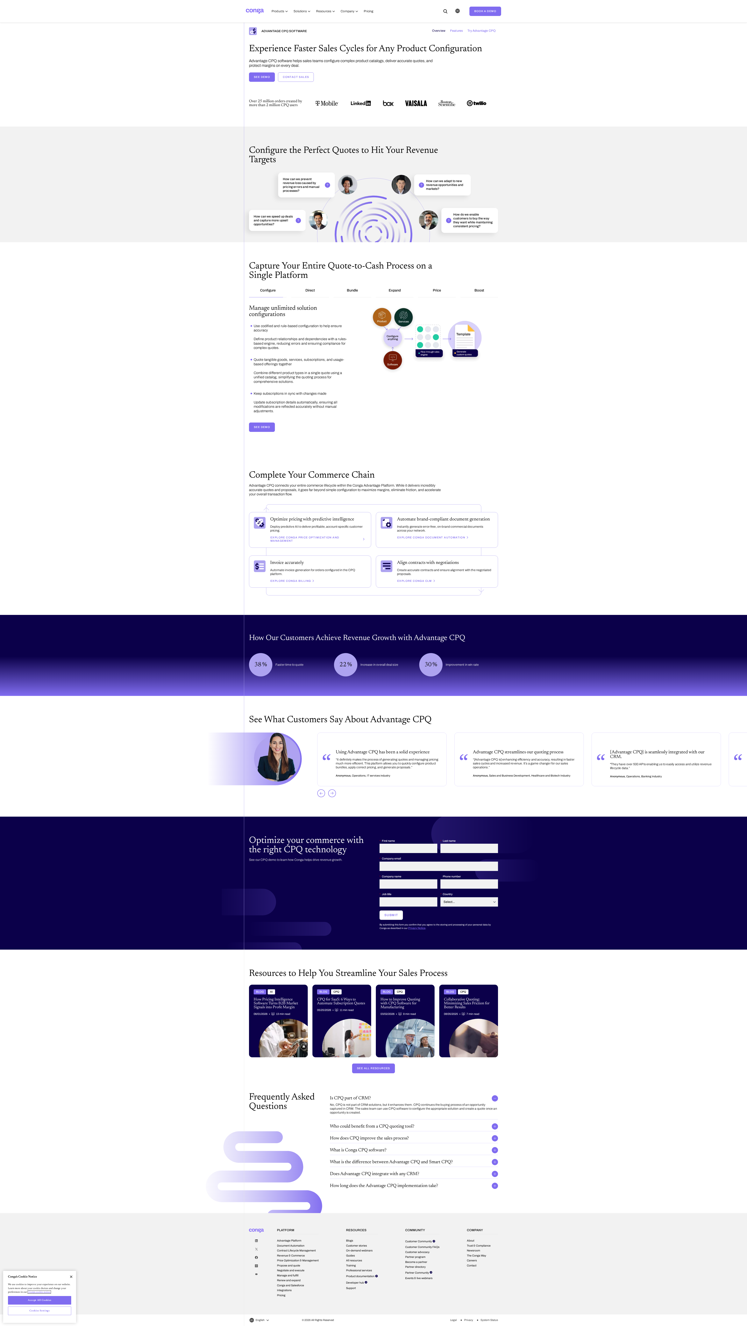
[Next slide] (332, 782)
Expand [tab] (395, 290)
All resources (354, 1250)
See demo (262, 77)
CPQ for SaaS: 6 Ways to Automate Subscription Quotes (334, 977)
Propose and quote (288, 1254)
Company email (391, 848)
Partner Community (417, 1262)
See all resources (373, 1057)
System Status (489, 1309)
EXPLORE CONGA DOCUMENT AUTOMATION (431, 526)
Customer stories (356, 1235)
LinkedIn (256, 1230)
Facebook (256, 1247)
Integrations (284, 1279)
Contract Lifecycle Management (296, 1240)
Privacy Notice (416, 917)
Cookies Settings (39, 1310)
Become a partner (416, 1251)
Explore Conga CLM (414, 570)
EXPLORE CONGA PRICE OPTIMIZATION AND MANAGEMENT (304, 528)
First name (388, 830)
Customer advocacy (417, 1241)
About (470, 1230)
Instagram (256, 1255)
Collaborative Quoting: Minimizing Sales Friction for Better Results (465, 977)
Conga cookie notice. (39, 1292)
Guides (350, 1244)
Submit (391, 904)
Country (447, 883)
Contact (471, 1254)
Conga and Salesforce (290, 1274)
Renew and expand (289, 1269)
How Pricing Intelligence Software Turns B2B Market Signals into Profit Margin (278, 977)
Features (456, 30)
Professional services (359, 1259)
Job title (386, 883)
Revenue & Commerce (291, 1244)
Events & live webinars (418, 1267)
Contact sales (296, 77)
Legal (453, 1309)
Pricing (281, 1284)
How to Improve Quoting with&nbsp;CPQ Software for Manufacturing (403, 977)
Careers (472, 1250)
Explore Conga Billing (290, 570)
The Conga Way (476, 1244)
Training (351, 1254)
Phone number (452, 865)
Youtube (256, 1264)
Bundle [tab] (352, 290)
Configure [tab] (268, 290)
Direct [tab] (310, 290)
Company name (391, 865)
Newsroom (473, 1240)
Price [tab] (437, 290)
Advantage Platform (289, 1230)
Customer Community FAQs (422, 1236)
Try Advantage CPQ (481, 30)
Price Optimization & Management (298, 1250)
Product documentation (360, 1265)
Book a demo (485, 11)
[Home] (255, 11)
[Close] (71, 1276)
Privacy (468, 1309)
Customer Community (418, 1230)
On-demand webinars (359, 1240)
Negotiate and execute (290, 1259)
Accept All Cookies (39, 1300)
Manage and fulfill (287, 1264)
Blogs (349, 1230)
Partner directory (415, 1256)
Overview (438, 30)
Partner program (415, 1246)
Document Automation (290, 1235)
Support (351, 1277)
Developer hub (355, 1272)
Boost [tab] (479, 290)
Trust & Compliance (479, 1235)
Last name (449, 830)
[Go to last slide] (321, 782)
